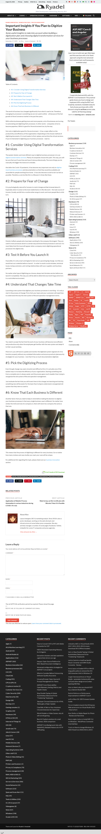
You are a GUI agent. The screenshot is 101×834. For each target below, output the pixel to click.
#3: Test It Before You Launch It (21, 96)
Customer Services (75, 153)
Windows (73, 232)
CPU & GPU (73, 204)
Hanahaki (27, 826)
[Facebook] (77, 1)
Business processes (24, 22)
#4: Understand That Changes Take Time (24, 99)
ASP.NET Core (80, 297)
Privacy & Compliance (76, 258)
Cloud (71, 250)
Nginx (77, 314)
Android (72, 222)
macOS (72, 229)
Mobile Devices (74, 209)
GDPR (89, 303)
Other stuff (73, 235)
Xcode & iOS (73, 188)
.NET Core (76, 292)
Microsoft (87, 312)
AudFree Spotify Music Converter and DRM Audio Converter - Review (79, 662)
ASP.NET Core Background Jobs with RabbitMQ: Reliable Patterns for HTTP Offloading (50, 727)
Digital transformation (20, 476)
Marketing (79, 312)
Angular (71, 295)
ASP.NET (72, 173)
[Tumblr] (86, 1)
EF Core (71, 303)
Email (8, 588)
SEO (83, 317)
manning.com (79, 114)
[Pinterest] (91, 1)
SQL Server (89, 317)
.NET (70, 292)
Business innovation (12, 22)
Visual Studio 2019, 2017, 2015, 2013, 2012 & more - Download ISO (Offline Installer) (81, 646)
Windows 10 (80, 323)
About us (10, 15)
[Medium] (83, 1)
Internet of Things (75, 158)
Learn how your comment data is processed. (46, 623)
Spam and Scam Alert (76, 268)
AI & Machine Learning (77, 168)
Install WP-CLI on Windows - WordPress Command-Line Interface (81, 721)
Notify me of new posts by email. (19, 615)
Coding (22, 15)
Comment (10, 553)
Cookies (26, 2)
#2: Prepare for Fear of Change (21, 93)
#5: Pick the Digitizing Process (21, 103)
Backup (76, 300)
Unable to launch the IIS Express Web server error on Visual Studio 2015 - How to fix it (81, 707)
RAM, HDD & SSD (75, 217)
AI (82, 292)
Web (76, 15)
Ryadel (21, 826)
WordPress (83, 326)
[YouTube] (69, 1)
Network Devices (75, 212)
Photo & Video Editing (76, 196)
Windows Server (73, 326)
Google (77, 306)
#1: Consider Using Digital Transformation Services (28, 89)
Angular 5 (78, 295)
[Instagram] (88, 1)
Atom (71, 341)
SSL (70, 320)
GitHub (71, 306)
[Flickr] (94, 1)
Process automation (56, 476)
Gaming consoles (75, 206)
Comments (74, 345)
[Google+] (72, 1)
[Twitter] (66, 1)
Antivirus (85, 295)
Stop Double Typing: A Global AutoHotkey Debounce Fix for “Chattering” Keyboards (47, 695)
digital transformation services (16, 157)
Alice (22, 41)
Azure (70, 300)
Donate (49, 2)
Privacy (20, 2)
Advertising (42, 2)
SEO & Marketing (75, 260)
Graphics (72, 194)
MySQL (71, 314)
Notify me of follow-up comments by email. (23, 608)
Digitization (44, 476)
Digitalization (34, 476)
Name (8, 579)
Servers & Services (75, 263)
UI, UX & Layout (74, 199)
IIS (93, 306)
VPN (88, 320)
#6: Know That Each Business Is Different (25, 106)
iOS (71, 224)
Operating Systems (37, 15)
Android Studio (74, 171)
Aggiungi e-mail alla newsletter (20, 597)
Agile (71, 146)
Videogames (73, 245)
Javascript (76, 309)
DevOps (72, 156)
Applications (74, 240)
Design (71, 191)
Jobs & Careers (74, 161)
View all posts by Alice (28, 532)
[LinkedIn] (80, 1)
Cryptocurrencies (75, 151)
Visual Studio (81, 320)
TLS (74, 320)
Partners (55, 2)
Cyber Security (74, 253)
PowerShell (88, 314)
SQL (71, 186)
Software (66, 15)
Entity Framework (80, 303)
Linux (71, 227)
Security (77, 317)
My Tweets (71, 121)
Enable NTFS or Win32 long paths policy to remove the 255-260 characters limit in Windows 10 (81, 671)
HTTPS (89, 306)
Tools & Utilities (74, 242)
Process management (37, 22)
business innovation (53, 460)
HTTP (82, 306)
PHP (71, 183)
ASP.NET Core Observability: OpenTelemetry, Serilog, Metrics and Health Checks (49, 687)
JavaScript (73, 181)
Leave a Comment (30, 41)
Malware (71, 312)
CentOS (86, 300)
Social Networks (75, 265)
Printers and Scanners (76, 214)
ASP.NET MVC (90, 297)
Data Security (75, 255)
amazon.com (90, 114)
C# (71, 176)
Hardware (53, 15)
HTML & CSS (74, 178)
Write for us (33, 2)
